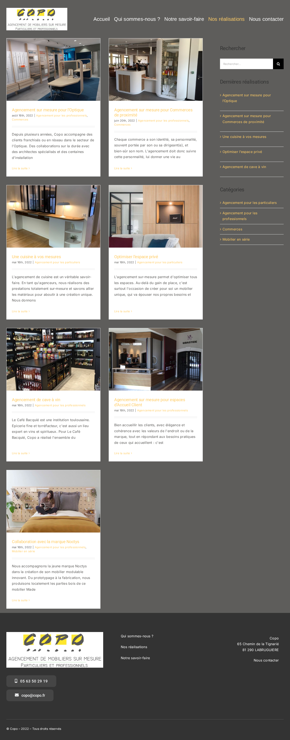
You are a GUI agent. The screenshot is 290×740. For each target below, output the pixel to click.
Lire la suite (20, 168)
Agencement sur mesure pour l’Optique (48, 109)
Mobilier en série (23, 551)
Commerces (20, 119)
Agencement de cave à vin (36, 399)
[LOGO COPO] (36, 9)
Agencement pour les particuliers (57, 262)
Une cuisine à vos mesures (36, 256)
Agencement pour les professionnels (61, 115)
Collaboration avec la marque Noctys (45, 541)
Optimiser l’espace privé (136, 256)
